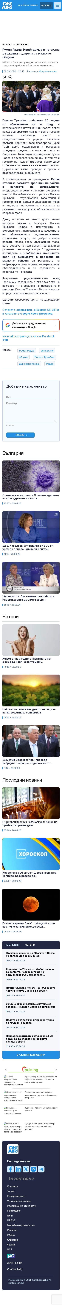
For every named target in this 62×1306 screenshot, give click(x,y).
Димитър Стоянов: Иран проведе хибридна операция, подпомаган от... (27, 761)
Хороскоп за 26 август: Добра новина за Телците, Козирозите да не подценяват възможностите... (30, 972)
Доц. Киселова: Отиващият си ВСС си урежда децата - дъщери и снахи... (27, 547)
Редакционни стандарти (21, 1206)
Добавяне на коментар (26, 386)
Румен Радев (26, 350)
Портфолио (14, 1211)
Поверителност (16, 1196)
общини (23, 357)
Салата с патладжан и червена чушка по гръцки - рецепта (30, 1021)
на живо (46, 5)
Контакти (12, 1186)
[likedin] (18, 1169)
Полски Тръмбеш (44, 357)
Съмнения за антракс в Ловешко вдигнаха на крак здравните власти (30, 497)
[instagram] (33, 1169)
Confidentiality (15, 1269)
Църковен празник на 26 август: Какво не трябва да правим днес (30, 954)
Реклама (12, 1230)
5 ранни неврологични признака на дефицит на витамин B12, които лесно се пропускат (41, 1079)
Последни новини (28, 5)
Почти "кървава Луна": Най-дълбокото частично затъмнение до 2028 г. (30, 989)
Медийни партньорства (21, 1225)
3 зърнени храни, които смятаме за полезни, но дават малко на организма (30, 1005)
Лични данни (14, 1263)
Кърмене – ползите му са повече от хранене (41, 1109)
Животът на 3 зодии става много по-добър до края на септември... (26, 660)
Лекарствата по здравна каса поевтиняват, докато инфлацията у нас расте (41, 1095)
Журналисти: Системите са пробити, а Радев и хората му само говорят (28, 598)
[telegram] (41, 1169)
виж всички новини (31, 1054)
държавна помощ (29, 363)
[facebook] (10, 1169)
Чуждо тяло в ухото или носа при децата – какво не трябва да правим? (40, 1126)
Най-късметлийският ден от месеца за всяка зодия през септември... (29, 711)
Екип (10, 1216)
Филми (11, 1245)
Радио (11, 1235)
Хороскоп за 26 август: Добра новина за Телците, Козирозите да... (29, 874)
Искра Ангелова (48, 71)
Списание (12, 1240)
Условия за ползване (19, 1201)
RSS (9, 1249)
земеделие (47, 350)
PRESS (11, 1220)
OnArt (11, 1256)
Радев (49, 363)
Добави (20, 435)
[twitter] (26, 1169)
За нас (11, 1191)
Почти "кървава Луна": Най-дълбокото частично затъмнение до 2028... (28, 925)
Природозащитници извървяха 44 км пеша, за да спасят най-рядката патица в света (29, 1039)
